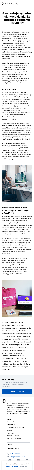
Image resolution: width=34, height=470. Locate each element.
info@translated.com (17, 457)
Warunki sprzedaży (13, 436)
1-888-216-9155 (15, 453)
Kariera (9, 430)
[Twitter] (18, 460)
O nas (9, 419)
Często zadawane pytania (15, 427)
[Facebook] (9, 460)
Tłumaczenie (11, 424)
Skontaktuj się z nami (17, 391)
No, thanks (23, 466)
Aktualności (11, 422)
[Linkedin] (27, 460)
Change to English (12, 466)
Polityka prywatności (14, 438)
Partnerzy (10, 433)
